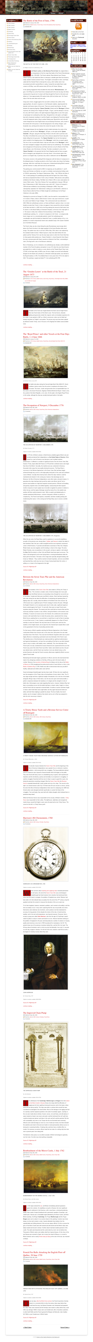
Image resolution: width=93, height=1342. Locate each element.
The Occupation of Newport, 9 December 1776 (43, 405)
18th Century (36, 409)
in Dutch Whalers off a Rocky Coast (78, 148)
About (60, 13)
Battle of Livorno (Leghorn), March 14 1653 (79, 96)
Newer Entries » (64, 1327)
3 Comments (27, 823)
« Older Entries (27, 1327)
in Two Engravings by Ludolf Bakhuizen (78, 166)
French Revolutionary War (49, 24)
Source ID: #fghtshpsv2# (29, 566)
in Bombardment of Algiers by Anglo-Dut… (78, 130)
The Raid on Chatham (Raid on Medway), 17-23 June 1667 (78, 88)
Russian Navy (11, 49)
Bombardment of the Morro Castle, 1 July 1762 (43, 1150)
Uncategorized (11, 59)
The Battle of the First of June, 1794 (38, 20)
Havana (55, 541)
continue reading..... (28, 264)
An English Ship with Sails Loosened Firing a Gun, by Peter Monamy (78, 107)
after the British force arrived (44, 1301)
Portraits (41, 822)
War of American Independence (52, 409)
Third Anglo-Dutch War (60, 278)
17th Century (33, 278)
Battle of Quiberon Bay (29, 666)
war (41, 1206)
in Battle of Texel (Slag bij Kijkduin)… (78, 156)
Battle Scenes (34, 24)
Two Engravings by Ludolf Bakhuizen (79, 111)
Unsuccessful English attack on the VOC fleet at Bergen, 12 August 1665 (78, 101)
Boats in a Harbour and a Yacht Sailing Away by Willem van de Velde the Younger (78, 116)
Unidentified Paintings (13, 61)
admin (31, 409)
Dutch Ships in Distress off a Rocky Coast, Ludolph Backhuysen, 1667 (78, 82)
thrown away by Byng (44, 1236)
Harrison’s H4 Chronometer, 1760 (38, 817)
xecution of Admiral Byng (42, 662)
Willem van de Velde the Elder (14, 67)
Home (53, 13)
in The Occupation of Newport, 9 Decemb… (79, 134)
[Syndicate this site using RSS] (78, 30)
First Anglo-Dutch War (13, 35)
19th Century (42, 716)
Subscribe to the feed (78, 32)
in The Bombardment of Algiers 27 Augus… (78, 126)
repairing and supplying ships (49, 890)
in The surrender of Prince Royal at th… (79, 161)
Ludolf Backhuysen (13, 43)
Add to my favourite (78, 38)
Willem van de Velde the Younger (14, 70)
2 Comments (27, 411)
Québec (48, 541)
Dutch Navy (45, 278)
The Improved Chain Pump (34, 1012)
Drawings (42, 1017)
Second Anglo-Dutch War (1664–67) (57, 341)
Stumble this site (78, 34)
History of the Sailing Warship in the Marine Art (48, 1337)
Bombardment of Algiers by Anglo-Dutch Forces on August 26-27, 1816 (79, 92)
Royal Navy (58, 24)
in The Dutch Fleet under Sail (78, 143)
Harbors (10, 41)
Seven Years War (43, 589)
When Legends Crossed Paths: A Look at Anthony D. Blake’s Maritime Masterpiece (79, 76)
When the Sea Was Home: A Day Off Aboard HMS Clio (78, 70)
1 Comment (27, 282)
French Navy (40, 24)
